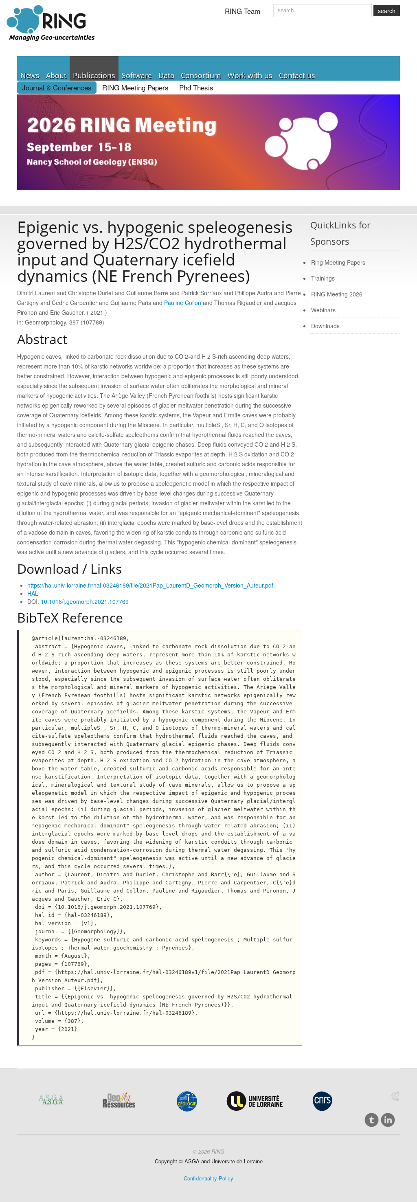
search (386, 11)
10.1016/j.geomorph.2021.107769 (85, 601)
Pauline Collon (182, 302)
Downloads (325, 326)
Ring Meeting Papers (338, 262)
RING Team (242, 11)
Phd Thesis (196, 87)
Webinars (323, 310)
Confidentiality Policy (208, 1178)
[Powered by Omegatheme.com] (395, 1096)
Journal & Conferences (57, 87)
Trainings (323, 278)
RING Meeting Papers (135, 87)
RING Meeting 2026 (336, 294)
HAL (32, 593)
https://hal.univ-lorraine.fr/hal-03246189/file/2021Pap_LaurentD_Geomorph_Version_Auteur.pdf (150, 585)
